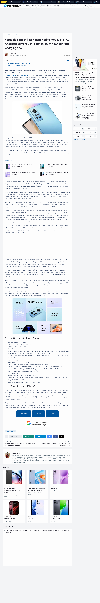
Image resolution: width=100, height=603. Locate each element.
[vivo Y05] (37, 514)
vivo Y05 (30, 518)
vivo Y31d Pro (55, 518)
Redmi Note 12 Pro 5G (25, 75)
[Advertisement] (50, 20)
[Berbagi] (68, 436)
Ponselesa (69, 579)
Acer (77, 128)
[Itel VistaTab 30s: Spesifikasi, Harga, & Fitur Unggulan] (37, 484)
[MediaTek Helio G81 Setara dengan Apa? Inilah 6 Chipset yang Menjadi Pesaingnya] (78, 100)
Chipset (34, 5)
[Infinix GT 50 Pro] (14, 514)
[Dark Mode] (86, 6)
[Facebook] (55, 436)
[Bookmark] (6, 437)
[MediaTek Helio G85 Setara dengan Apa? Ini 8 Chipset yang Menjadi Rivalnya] (78, 91)
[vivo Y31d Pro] (61, 514)
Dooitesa (68, 581)
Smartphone (41, 5)
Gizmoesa (69, 577)
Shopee (38, 413)
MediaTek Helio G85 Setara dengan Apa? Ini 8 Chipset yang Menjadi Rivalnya (88, 88)
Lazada (52, 413)
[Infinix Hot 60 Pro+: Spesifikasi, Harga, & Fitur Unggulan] (8, 176)
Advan (89, 128)
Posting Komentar (16, 436)
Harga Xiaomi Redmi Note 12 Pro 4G (18, 65)
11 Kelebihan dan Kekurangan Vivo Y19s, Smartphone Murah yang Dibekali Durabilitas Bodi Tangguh (85, 75)
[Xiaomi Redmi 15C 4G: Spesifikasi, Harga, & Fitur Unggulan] (42, 168)
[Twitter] (61, 436)
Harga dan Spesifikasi (10, 431)
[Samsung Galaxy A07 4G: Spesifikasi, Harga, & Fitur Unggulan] (8, 168)
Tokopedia (23, 413)
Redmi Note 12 (11, 75)
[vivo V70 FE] (61, 484)
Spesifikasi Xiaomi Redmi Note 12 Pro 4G (19, 63)
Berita (27, 5)
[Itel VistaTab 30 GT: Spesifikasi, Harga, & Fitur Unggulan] (42, 176)
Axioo (77, 136)
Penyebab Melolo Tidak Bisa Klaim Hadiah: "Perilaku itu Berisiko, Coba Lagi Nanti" (88, 106)
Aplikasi (49, 5)
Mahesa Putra (16, 453)
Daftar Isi (9, 60)
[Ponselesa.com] (12, 5)
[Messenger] (49, 436)
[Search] (92, 6)
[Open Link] (95, 6)
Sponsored (56, 5)
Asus (90, 132)
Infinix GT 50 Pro (9, 518)
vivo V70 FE (55, 488)
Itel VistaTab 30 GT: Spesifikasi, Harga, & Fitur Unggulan (12, 490)
